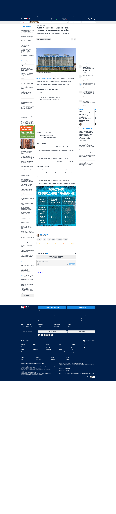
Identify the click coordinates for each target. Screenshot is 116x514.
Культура (56, 316)
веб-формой (40, 374)
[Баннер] (34, 22)
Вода (44, 239)
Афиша (48, 16)
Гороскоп (53, 16)
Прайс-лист (23, 315)
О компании (23, 316)
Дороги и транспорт (42, 320)
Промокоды (72, 16)
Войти (41, 264)
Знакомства (31, 16)
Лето (55, 318)
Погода (36, 16)
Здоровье (40, 326)
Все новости (27, 26)
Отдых (53, 239)
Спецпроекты (84, 322)
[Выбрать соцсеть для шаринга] (75, 39)
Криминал (56, 315)
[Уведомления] (91, 19)
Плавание (39, 239)
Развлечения (70, 322)
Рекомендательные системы (64, 370)
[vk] (42, 335)
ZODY (64, 16)
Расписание (59, 239)
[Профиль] (94, 19)
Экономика (83, 320)
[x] (52, 335)
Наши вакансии (24, 320)
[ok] (45, 335)
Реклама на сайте (24, 313)
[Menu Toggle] (21, 19)
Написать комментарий (45, 39)
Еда (39, 322)
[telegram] (39, 335)
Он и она (69, 313)
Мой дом (56, 320)
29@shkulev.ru (33, 372)
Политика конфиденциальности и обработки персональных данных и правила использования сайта (76, 373)
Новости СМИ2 (40, 272)
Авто (39, 313)
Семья (69, 326)
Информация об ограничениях (64, 366)
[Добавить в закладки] (72, 39)
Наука (55, 322)
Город (39, 318)
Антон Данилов (44, 234)
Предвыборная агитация (26, 324)
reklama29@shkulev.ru (79, 363)
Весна (39, 316)
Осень (69, 315)
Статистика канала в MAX (26, 326)
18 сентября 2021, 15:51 (40, 36)
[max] (48, 335)
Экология (83, 318)
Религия (69, 324)
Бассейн (65, 239)
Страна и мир (84, 316)
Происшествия (71, 318)
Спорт (49, 239)
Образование (56, 326)
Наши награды (24, 318)
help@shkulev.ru (28, 374)
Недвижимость (24, 16)
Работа (69, 320)
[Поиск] (88, 19)
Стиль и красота (84, 315)
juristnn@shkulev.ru (48, 373)
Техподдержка (24, 322)
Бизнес (39, 315)
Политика (70, 316)
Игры (67, 16)
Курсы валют (59, 16)
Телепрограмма (42, 16)
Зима (55, 313)
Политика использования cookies (64, 368)
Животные (40, 324)
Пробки (58, 18)
